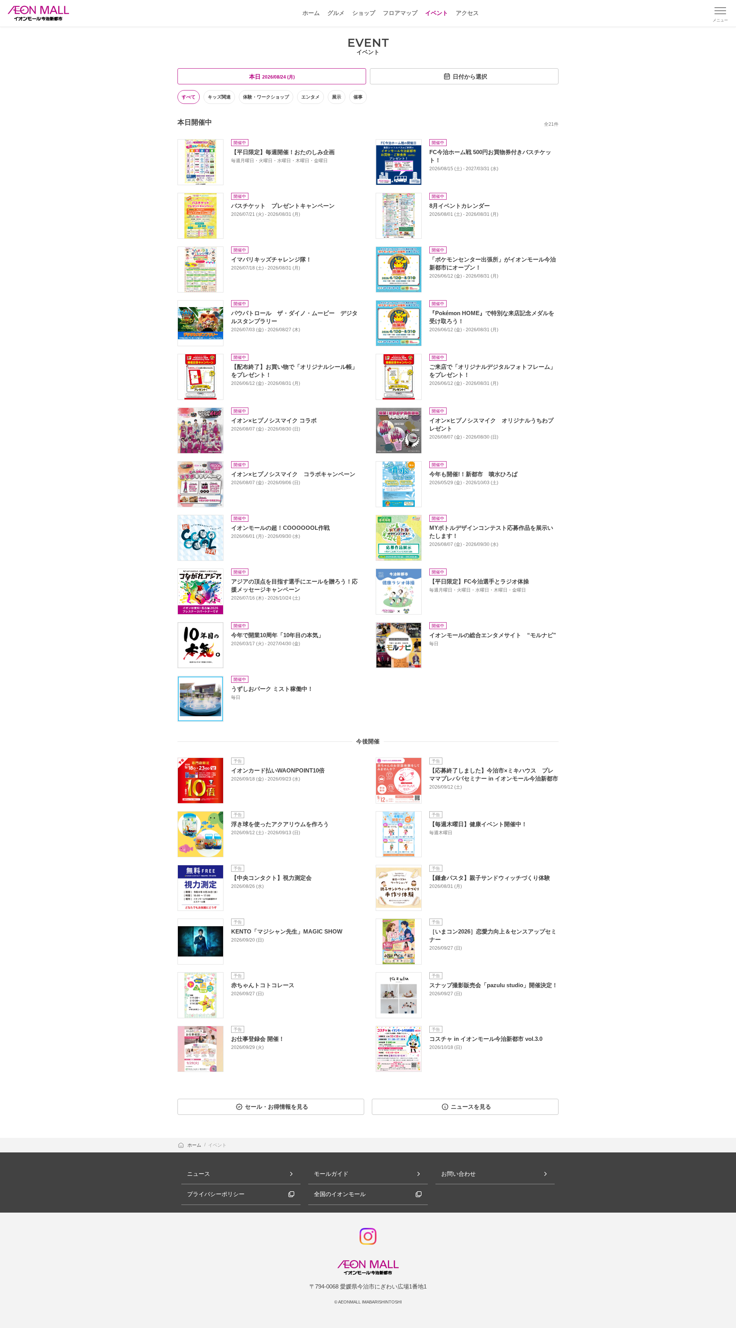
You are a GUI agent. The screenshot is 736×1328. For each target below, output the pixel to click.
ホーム (194, 1145)
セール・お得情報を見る (276, 1106)
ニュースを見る (471, 1106)
